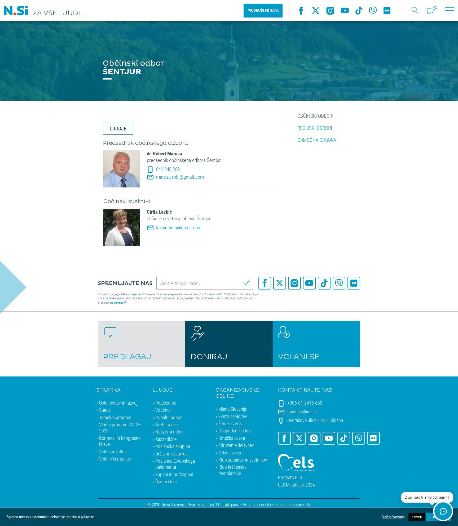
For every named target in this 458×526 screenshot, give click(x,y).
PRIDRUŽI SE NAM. (263, 10)
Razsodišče (166, 439)
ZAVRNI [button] (417, 516)
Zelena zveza (230, 452)
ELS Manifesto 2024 (296, 485)
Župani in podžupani (174, 474)
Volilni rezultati (113, 451)
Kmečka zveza (231, 438)
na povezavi (117, 302)
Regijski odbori (314, 128)
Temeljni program (115, 417)
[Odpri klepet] (443, 511)
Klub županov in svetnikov (242, 460)
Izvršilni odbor (168, 417)
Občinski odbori (315, 116)
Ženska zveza (230, 423)
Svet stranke (166, 424)
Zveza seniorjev (232, 416)
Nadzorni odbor (169, 431)
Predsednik (165, 403)
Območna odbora (316, 140)
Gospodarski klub (234, 430)
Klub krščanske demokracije (232, 470)
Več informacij (393, 517)
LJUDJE (118, 128)
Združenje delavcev (236, 445)
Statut (104, 410)
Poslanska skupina (172, 446)
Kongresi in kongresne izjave (119, 441)
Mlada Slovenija (232, 409)
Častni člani (166, 481)
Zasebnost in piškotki (293, 504)
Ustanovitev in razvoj (118, 403)
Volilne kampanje (115, 458)
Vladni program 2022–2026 (120, 427)
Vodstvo (163, 410)
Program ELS (290, 477)
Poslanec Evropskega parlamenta (175, 464)
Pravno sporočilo (257, 504)
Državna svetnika (171, 453)
